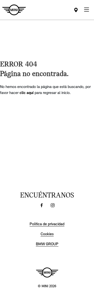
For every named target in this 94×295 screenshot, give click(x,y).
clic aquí (27, 93)
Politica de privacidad (47, 224)
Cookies (47, 234)
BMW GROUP (47, 244)
